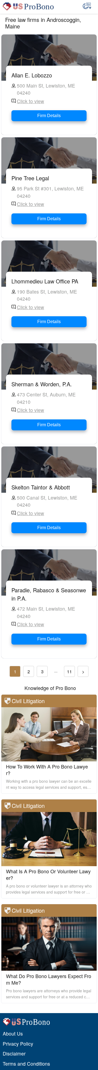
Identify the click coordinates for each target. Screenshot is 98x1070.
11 (69, 671)
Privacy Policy (18, 1043)
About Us (13, 1033)
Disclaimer (14, 1053)
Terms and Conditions (26, 1063)
